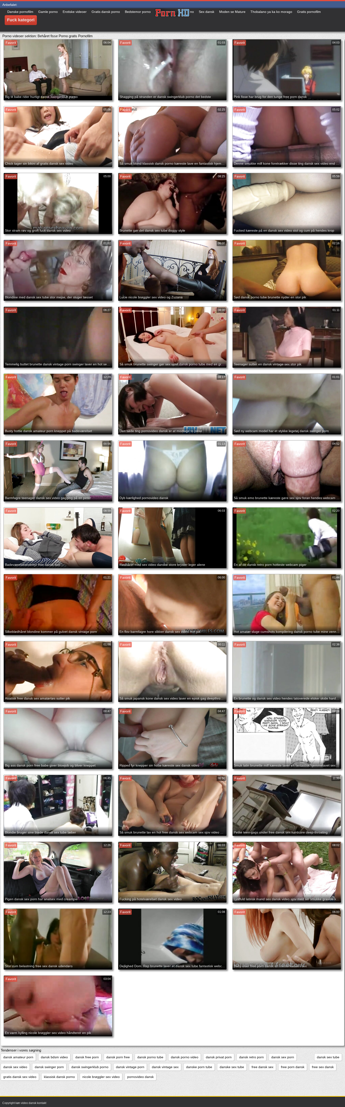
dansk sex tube (328, 1057)
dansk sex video (15, 1067)
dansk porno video (184, 1057)
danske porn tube (199, 1067)
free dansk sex (262, 1067)
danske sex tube (232, 1067)
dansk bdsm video (54, 1057)
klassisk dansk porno (59, 1077)
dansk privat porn (219, 1057)
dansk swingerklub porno (89, 1067)
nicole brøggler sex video (101, 1077)
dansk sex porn (282, 1057)
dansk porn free (118, 1057)
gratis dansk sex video (19, 1077)
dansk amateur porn (18, 1057)
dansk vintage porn (130, 1067)
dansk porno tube (150, 1057)
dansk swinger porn (49, 1067)
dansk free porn (87, 1057)
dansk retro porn (251, 1057)
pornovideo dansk (140, 1077)
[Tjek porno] (172, 20)
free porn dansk (292, 1067)
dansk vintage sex (165, 1067)
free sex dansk (323, 1067)
